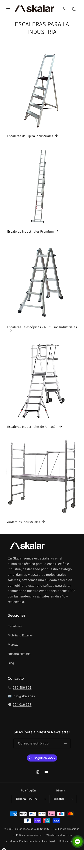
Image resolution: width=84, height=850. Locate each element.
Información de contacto (23, 841)
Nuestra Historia (19, 653)
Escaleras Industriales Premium (30, 231)
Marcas (13, 644)
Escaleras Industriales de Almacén (32, 426)
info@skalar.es (24, 696)
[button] (8, 8)
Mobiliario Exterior (20, 635)
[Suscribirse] (65, 743)
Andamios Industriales (23, 522)
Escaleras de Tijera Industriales (30, 136)
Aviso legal (48, 841)
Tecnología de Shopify (36, 829)
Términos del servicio (59, 835)
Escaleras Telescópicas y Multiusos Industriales (42, 327)
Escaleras (15, 626)
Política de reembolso (29, 835)
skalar (18, 829)
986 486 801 (22, 687)
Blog (11, 663)
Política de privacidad (67, 829)
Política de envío (69, 841)
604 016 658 (22, 704)
